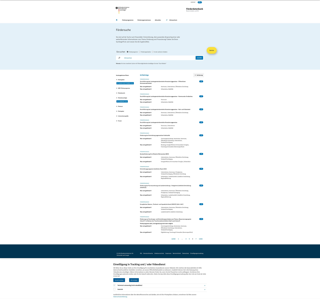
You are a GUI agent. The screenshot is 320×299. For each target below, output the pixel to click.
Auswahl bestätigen (119, 280)
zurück (173, 239)
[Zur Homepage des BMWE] (122, 10)
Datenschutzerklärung (120, 296)
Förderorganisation (146, 52)
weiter (201, 239)
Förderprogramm (133, 52)
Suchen (199, 58)
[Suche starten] (167, 20)
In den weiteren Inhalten (160, 52)
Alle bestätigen (134, 280)
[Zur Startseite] (191, 10)
